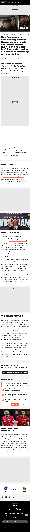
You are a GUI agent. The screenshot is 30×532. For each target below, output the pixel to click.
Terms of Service (11, 513)
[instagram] (16, 509)
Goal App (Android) (6, 515)
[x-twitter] (13, 509)
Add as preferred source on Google (16, 372)
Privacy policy (20, 513)
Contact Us (5, 513)
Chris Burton (4, 34)
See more (15, 404)
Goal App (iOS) (15, 515)
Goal (8, 527)
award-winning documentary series (13, 177)
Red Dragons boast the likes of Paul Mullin (14, 443)
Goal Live (21, 515)
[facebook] (10, 509)
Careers (25, 513)
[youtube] (20, 509)
